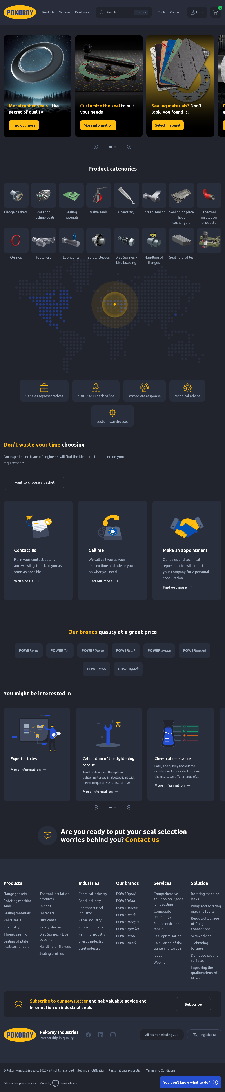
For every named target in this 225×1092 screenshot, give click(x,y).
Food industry (89, 901)
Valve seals (99, 212)
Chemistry (126, 212)
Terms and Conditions (161, 1070)
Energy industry (90, 941)
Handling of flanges (154, 260)
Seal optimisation (167, 936)
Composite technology (162, 914)
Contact (175, 12)
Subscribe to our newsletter (59, 1000)
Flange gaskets (16, 212)
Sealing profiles (181, 257)
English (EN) (208, 1035)
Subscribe (193, 1004)
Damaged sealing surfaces (204, 958)
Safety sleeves (98, 257)
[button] (110, 147)
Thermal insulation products (209, 217)
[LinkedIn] (100, 1034)
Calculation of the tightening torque (168, 945)
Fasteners (43, 257)
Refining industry (91, 934)
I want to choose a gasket (34, 482)
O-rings (16, 257)
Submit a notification (91, 1070)
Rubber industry (91, 927)
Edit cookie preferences (20, 1083)
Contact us (142, 839)
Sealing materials (71, 214)
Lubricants (71, 257)
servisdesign (69, 1083)
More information (26, 770)
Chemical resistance (172, 758)
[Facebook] (88, 1034)
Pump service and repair (167, 926)
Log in (200, 12)
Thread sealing (154, 212)
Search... (126, 12)
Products (48, 12)
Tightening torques (199, 945)
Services (65, 12)
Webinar (160, 962)
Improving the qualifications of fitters (204, 973)
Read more (82, 12)
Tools (162, 12)
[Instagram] (113, 1034)
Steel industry (89, 948)
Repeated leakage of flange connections (205, 923)
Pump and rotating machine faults (206, 908)
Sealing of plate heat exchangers (181, 217)
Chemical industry (92, 894)
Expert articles (24, 758)
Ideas (158, 955)
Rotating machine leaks (205, 896)
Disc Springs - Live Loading (126, 260)
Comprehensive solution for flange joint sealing (168, 899)
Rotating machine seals (43, 214)
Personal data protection (125, 1070)
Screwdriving (201, 936)
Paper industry (90, 920)
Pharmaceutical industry (90, 910)
